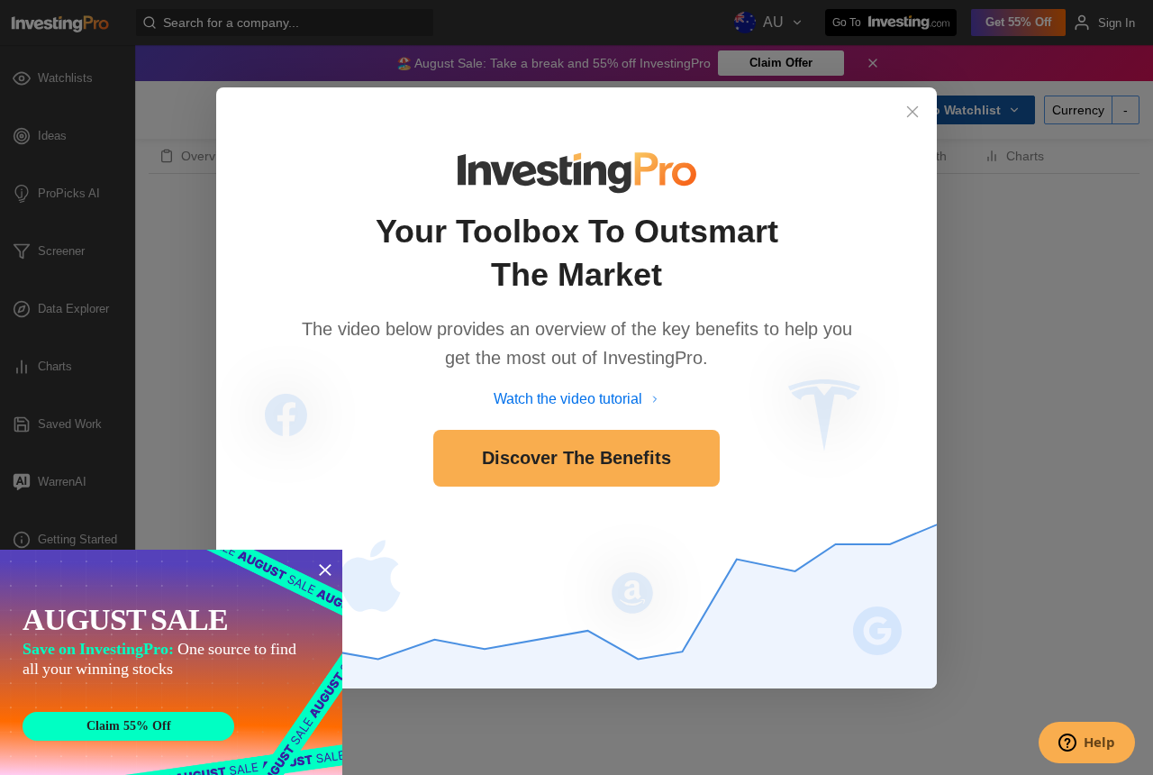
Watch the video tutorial (568, 398)
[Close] (912, 111)
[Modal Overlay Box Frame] (171, 662)
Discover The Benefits (576, 458)
